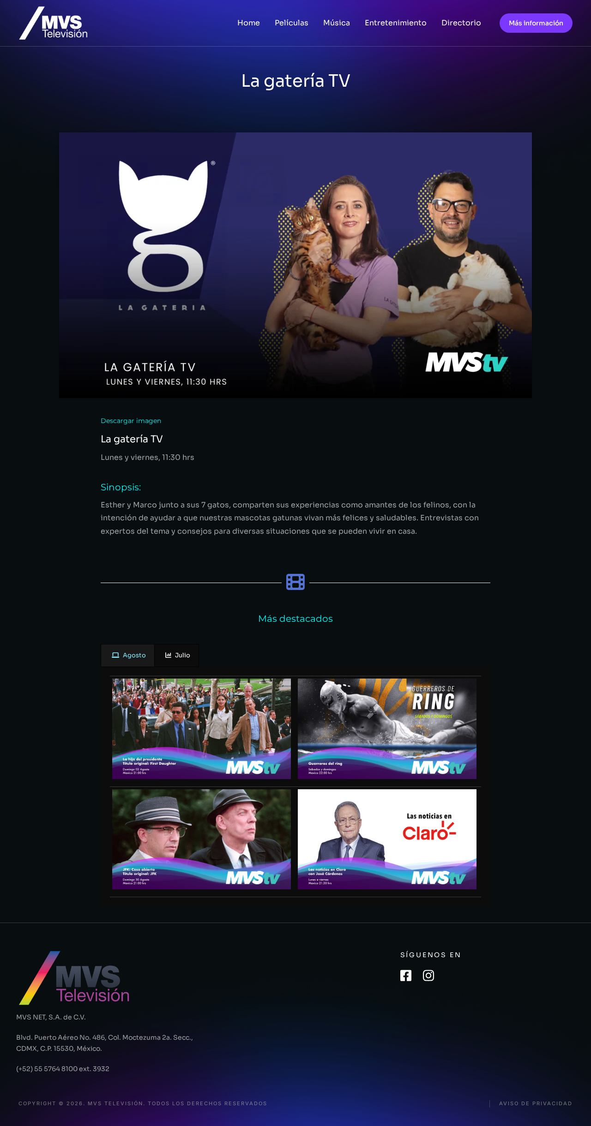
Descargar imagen (131, 421)
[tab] (128, 655)
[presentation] (128, 655)
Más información (536, 23)
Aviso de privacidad (536, 1104)
